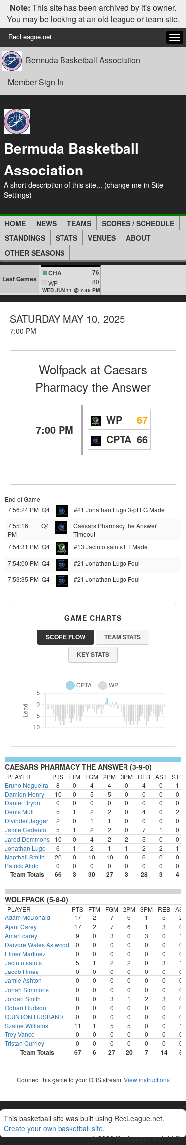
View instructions (147, 1079)
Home (15, 223)
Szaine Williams (26, 1025)
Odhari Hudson (25, 1007)
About (138, 238)
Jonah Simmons (27, 989)
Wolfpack (63, 369)
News (46, 223)
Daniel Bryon (22, 803)
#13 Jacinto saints (98, 546)
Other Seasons (34, 253)
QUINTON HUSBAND (34, 1016)
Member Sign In (35, 82)
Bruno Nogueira (26, 785)
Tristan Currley (24, 1043)
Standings (25, 238)
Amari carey (21, 935)
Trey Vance (20, 1034)
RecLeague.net (30, 36)
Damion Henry (24, 794)
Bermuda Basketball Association (83, 60)
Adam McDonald (27, 917)
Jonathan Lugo (25, 848)
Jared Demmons (27, 839)
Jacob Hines (22, 971)
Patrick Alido (22, 865)
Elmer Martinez (25, 953)
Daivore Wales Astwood (37, 944)
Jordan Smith (23, 998)
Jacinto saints (23, 962)
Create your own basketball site (53, 1128)
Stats (66, 238)
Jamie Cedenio (25, 829)
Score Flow (65, 636)
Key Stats (93, 654)
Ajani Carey (21, 926)
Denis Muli (19, 811)
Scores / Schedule (138, 223)
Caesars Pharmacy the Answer (93, 377)
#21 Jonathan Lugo (100, 509)
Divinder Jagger (26, 820)
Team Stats (122, 636)
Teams (79, 223)
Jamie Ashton (23, 980)
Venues (102, 238)
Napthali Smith (25, 857)
